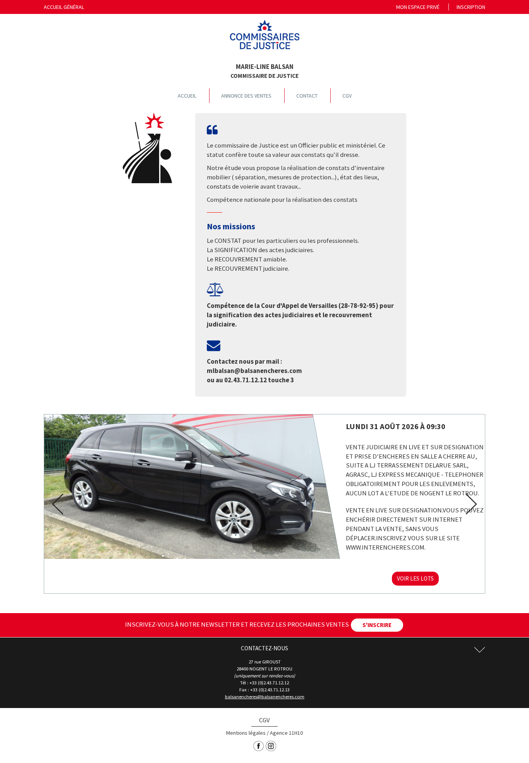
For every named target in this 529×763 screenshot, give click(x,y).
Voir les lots (415, 578)
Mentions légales (246, 732)
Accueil (187, 95)
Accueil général (64, 6)
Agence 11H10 (286, 732)
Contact (307, 95)
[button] (55, 503)
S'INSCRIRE (377, 625)
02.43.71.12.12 (245, 380)
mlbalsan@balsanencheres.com (254, 370)
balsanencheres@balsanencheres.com (264, 696)
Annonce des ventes (246, 95)
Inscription (471, 6)
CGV (347, 95)
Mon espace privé (418, 6)
